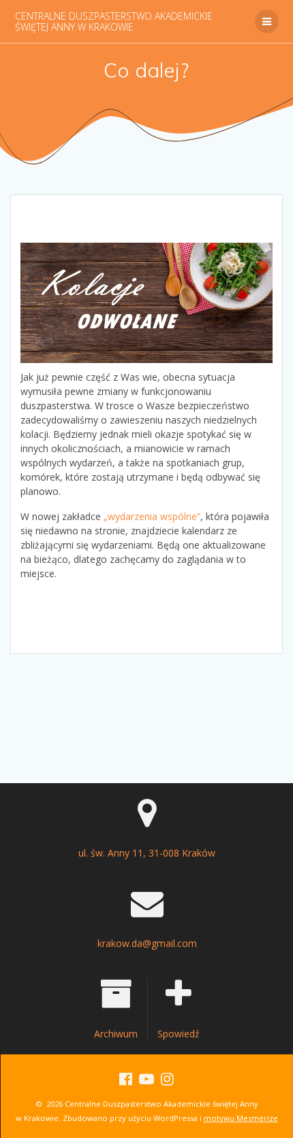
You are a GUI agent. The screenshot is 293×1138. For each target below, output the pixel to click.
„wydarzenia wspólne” (152, 516)
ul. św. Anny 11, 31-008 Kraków (146, 852)
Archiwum (116, 1033)
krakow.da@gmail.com (147, 943)
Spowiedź (178, 1033)
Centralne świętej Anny (114, 21)
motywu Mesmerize (241, 1118)
